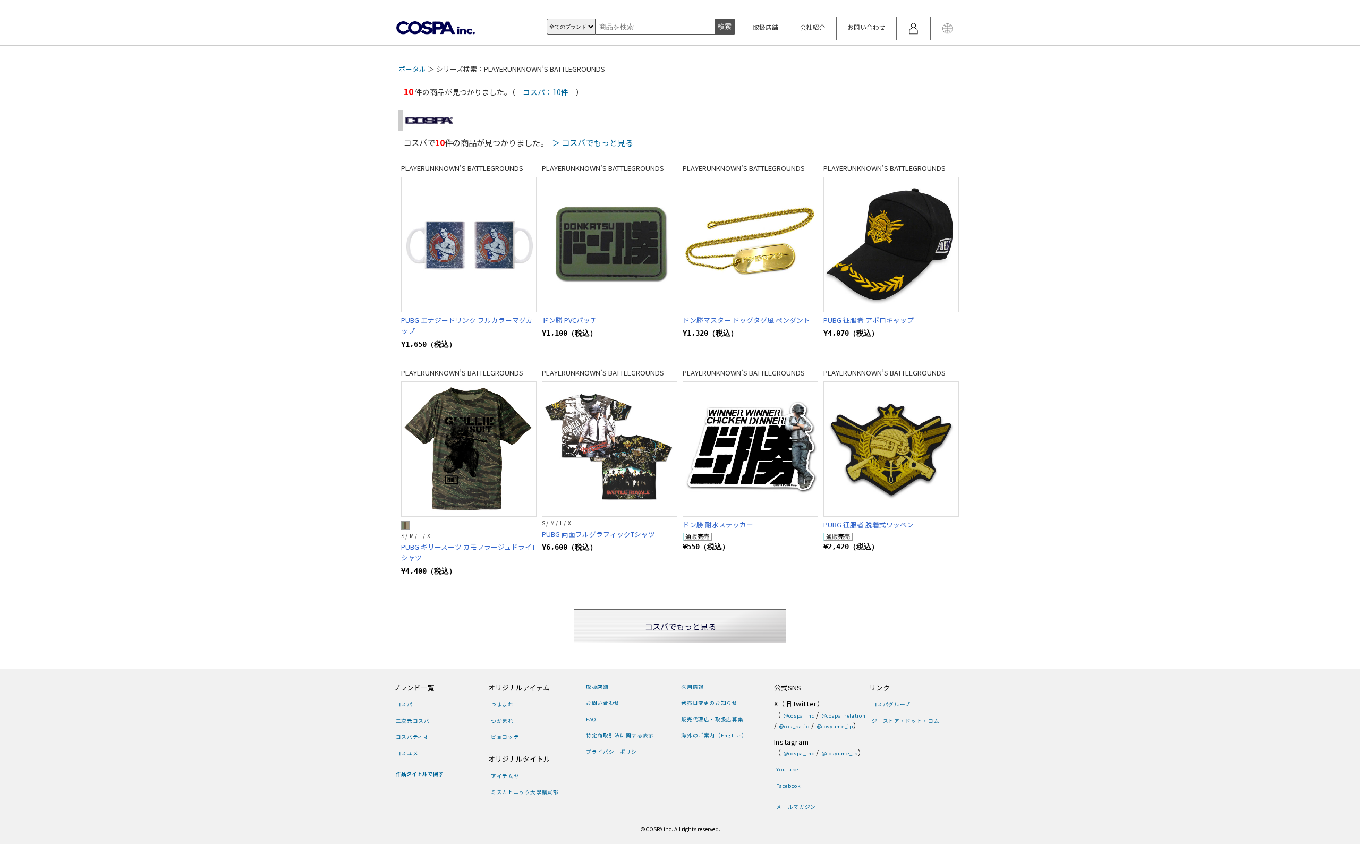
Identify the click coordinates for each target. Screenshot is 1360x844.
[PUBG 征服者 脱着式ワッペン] (891, 449)
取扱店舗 (765, 27)
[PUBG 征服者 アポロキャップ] (891, 244)
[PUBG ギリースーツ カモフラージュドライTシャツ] (469, 449)
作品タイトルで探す (420, 774)
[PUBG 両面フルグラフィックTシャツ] (609, 449)
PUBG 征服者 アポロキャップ (868, 320)
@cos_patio (794, 726)
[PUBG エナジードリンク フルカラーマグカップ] (469, 244)
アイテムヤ (505, 776)
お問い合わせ (866, 27)
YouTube (787, 769)
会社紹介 (813, 27)
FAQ (591, 719)
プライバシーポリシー (614, 751)
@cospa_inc (799, 715)
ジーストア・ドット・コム (905, 720)
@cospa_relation (843, 715)
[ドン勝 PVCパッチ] (609, 244)
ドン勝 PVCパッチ (569, 320)
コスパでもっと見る (680, 626)
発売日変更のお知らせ (709, 702)
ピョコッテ (505, 736)
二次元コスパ (413, 720)
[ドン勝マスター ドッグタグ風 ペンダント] (750, 244)
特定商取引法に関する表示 (619, 735)
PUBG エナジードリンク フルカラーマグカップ (467, 325)
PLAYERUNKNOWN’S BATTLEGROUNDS (462, 168)
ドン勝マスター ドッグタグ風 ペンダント (746, 320)
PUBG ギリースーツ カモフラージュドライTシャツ (468, 552)
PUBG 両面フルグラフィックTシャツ (598, 534)
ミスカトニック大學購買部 (524, 792)
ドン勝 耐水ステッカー (718, 524)
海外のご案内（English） (714, 735)
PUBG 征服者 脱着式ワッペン (868, 524)
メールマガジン (795, 807)
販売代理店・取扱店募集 (712, 719)
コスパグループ (891, 704)
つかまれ (502, 720)
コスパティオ (412, 736)
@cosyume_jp (835, 726)
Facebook (788, 785)
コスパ (404, 704)
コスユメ (407, 753)
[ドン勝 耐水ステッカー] (750, 449)
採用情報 (692, 686)
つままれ (502, 704)
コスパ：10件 (545, 92)
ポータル (412, 69)
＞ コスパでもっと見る (592, 142)
